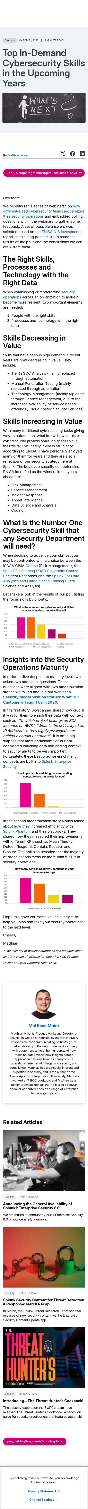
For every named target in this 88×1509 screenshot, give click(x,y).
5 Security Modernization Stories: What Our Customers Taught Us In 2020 (41, 697)
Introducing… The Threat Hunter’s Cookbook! (43, 1401)
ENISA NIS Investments (61, 232)
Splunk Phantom (17, 831)
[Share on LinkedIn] (82, 154)
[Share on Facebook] (72, 154)
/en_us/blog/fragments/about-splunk (34, 1441)
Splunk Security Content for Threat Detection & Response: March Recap (43, 1302)
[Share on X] (62, 154)
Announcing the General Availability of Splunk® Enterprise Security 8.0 (37, 1206)
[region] (44, 1487)
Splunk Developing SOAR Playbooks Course (40, 571)
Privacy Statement (42, 1491)
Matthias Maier (18, 155)
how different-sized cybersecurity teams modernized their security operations (43, 211)
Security (10, 40)
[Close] (82, 1472)
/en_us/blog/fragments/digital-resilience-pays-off (44, 173)
